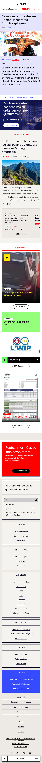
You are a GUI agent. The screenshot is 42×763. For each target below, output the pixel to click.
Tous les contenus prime (21, 679)
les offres (10, 125)
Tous (18, 512)
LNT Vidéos (20, 306)
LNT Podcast (19, 366)
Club (18, 515)
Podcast (9, 319)
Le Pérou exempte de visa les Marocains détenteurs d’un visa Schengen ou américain (19, 146)
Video (11, 515)
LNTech (8, 28)
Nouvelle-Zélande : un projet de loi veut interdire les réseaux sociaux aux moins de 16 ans (16, 219)
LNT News (21, 525)
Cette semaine (21, 536)
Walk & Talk (21, 608)
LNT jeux (21, 647)
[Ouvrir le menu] (36, 758)
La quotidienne (10, 9)
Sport (21, 731)
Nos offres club (21, 688)
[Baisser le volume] (38, 360)
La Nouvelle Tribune (21, 3)
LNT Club (21, 673)
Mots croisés (21, 659)
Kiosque (7, 414)
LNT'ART (21, 604)
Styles (21, 726)
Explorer (21, 540)
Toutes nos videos (21, 582)
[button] (18, 234)
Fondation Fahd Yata (20, 743)
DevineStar (21, 663)
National (21, 697)
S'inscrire (19, 471)
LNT (28, 157)
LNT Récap (21, 586)
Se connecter (11, 120)
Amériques (6, 157)
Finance (21, 565)
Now (21, 595)
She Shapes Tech (21, 613)
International (12, 227)
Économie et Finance (21, 702)
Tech (21, 721)
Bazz (21, 590)
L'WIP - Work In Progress (21, 633)
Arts (4, 63)
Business (21, 599)
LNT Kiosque (19, 426)
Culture (15, 59)
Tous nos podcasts (21, 629)
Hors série (21, 561)
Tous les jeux (21, 654)
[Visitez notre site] (5, 758)
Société (21, 711)
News (25, 512)
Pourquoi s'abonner (21, 684)
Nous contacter (20, 746)
